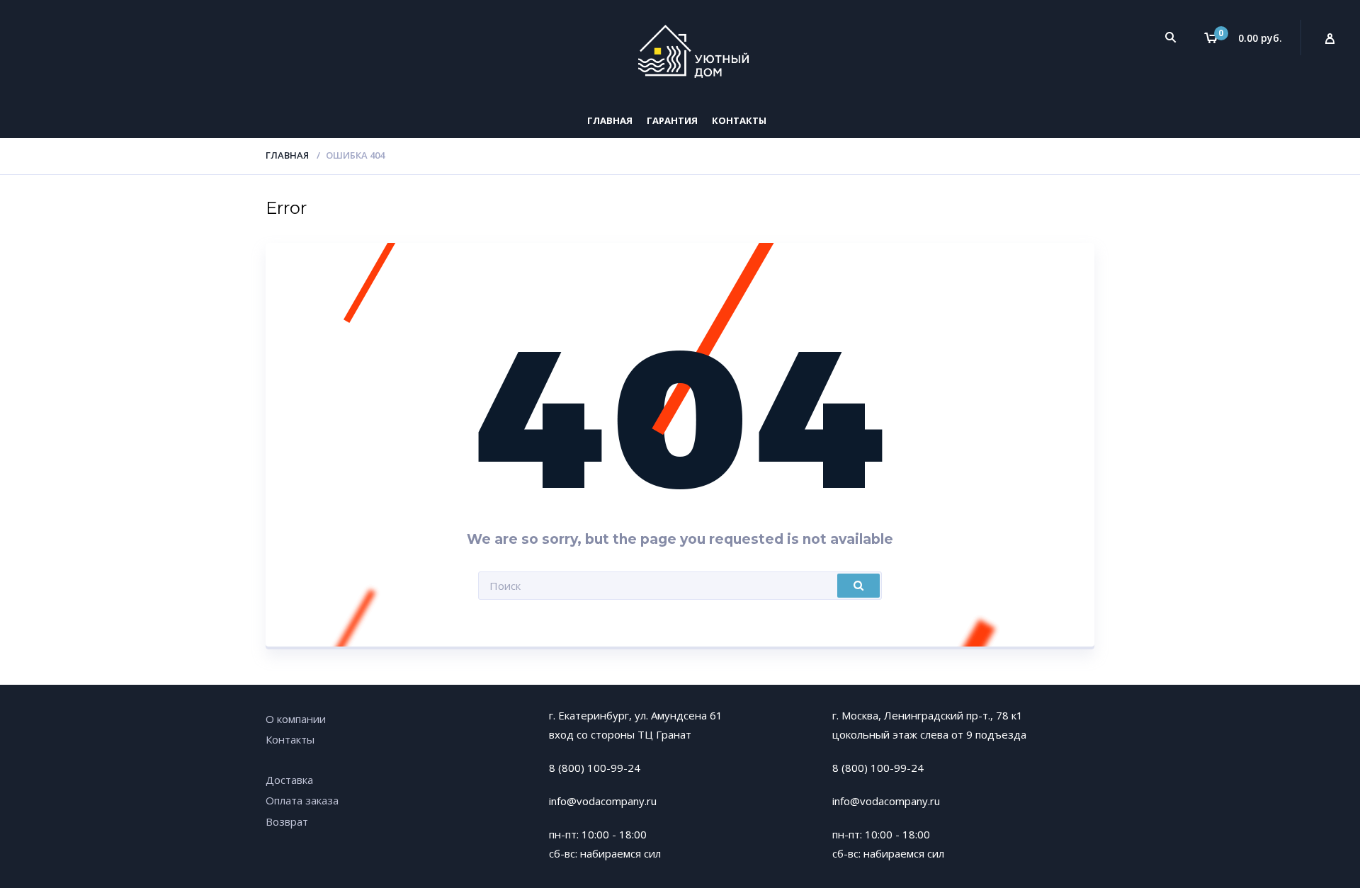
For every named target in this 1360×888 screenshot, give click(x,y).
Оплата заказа (302, 800)
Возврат (287, 821)
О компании (296, 719)
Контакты (739, 120)
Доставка (289, 780)
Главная (610, 120)
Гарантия (672, 120)
